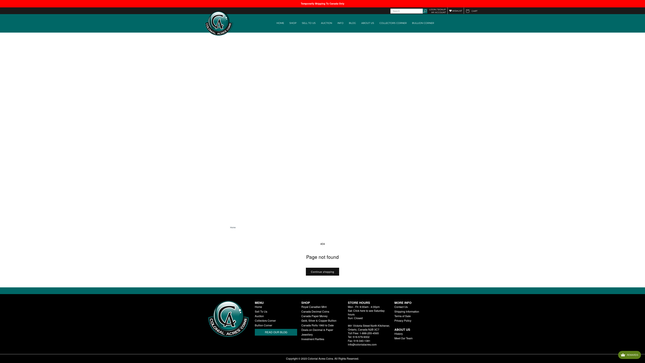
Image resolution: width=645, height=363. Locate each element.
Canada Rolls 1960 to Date (317, 325)
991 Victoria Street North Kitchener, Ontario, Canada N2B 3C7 (369, 327)
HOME (280, 23)
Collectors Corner (265, 320)
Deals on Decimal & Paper (317, 330)
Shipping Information (406, 311)
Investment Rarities (312, 339)
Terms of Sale (402, 316)
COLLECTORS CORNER (393, 23)
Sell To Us (261, 311)
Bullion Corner (263, 325)
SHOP (292, 23)
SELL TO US (309, 23)
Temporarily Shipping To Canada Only (322, 3)
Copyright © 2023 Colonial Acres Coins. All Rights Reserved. (322, 358)
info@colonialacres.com (362, 344)
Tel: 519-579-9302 (359, 337)
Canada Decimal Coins (315, 311)
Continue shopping (322, 271)
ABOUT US (367, 23)
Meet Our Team (403, 338)
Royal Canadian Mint (314, 307)
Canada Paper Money (314, 316)
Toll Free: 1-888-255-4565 (363, 333)
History (398, 334)
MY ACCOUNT (438, 12)
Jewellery (307, 334)
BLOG (352, 23)
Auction (259, 316)
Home (233, 227)
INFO (340, 23)
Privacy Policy (402, 320)
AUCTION (326, 23)
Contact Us (401, 307)
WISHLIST (457, 11)
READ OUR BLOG (276, 332)
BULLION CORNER (423, 23)
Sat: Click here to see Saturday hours (366, 312)
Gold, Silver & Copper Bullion (318, 320)
